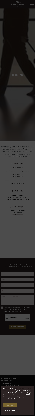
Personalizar (10, 405)
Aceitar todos (10, 410)
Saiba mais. (15, 401)
